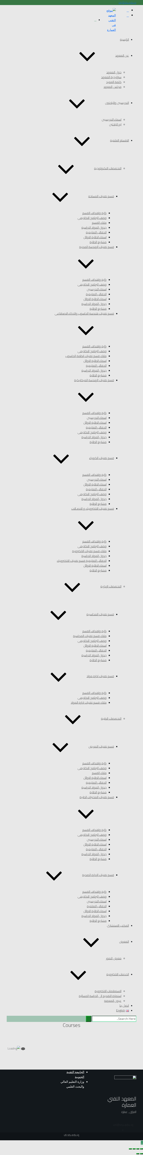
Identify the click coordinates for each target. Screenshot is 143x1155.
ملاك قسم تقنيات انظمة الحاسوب (86, 356)
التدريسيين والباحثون (117, 103)
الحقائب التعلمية (97, 906)
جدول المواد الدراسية (94, 227)
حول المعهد (113, 72)
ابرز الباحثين (115, 124)
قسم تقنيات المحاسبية (100, 614)
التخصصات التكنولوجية (107, 168)
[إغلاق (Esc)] (130, 1148)
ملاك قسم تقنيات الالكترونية (89, 551)
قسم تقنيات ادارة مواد (100, 676)
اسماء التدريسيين (111, 119)
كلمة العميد (113, 82)
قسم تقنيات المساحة (101, 196)
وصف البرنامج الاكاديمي (92, 218)
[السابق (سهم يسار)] (141, 1153)
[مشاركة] (134, 1148)
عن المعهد (122, 55)
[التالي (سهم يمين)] (137, 1153)
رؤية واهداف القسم (94, 213)
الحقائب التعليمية (96, 232)
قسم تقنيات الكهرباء (101, 458)
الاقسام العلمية (119, 140)
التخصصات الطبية (111, 718)
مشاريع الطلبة (98, 242)
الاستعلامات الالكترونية (108, 991)
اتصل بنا (124, 1005)
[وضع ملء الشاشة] (137, 1148)
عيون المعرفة (112, 1000)
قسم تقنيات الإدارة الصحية (98, 875)
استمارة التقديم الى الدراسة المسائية (100, 996)
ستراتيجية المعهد (111, 77)
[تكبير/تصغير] (141, 1148)
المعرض (124, 941)
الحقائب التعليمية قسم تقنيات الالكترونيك (82, 560)
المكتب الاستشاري (118, 925)
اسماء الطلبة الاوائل (95, 237)
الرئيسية (124, 39)
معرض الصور (113, 958)
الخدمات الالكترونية (117, 974)
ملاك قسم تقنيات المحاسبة (90, 636)
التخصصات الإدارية (110, 586)
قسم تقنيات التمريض (101, 746)
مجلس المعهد (112, 87)
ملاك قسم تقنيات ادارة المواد (89, 702)
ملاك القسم (99, 222)
